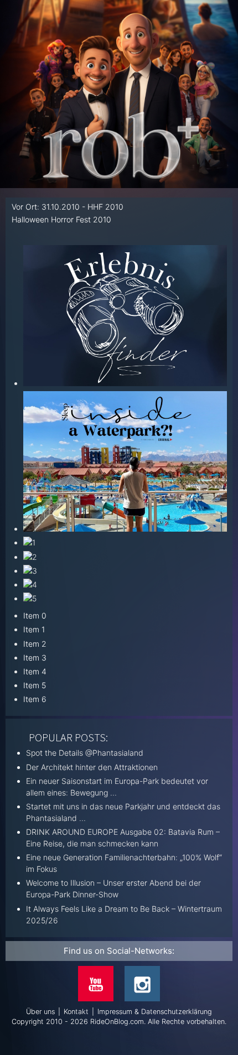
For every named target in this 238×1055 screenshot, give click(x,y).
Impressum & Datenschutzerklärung (154, 1011)
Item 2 (34, 643)
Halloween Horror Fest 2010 (61, 219)
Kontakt (76, 1011)
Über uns (40, 1011)
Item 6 (34, 699)
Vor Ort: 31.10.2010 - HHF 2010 (67, 206)
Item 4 (34, 671)
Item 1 (34, 629)
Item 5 (34, 685)
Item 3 (34, 657)
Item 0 (34, 615)
